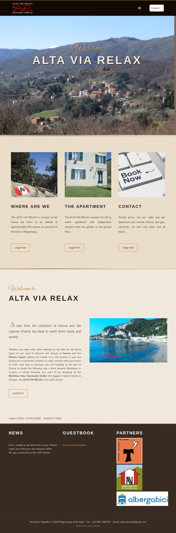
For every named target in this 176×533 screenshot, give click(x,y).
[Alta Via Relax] (22, 8)
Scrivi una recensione (74, 445)
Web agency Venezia (91, 526)
